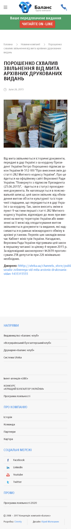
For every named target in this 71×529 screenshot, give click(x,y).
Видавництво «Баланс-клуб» (21, 335)
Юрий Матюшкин (50, 522)
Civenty (18, 522)
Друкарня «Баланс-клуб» (19, 350)
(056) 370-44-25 (63, 7)
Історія (8, 417)
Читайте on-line (37, 24)
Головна (8, 44)
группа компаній (35, 7)
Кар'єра (8, 439)
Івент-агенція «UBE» (16, 378)
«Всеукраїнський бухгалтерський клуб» (27, 343)
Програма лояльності (17, 396)
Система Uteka (13, 357)
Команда (9, 424)
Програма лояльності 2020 (20, 503)
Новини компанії (30, 44)
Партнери (9, 431)
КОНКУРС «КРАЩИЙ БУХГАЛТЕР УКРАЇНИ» (24, 387)
